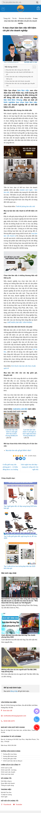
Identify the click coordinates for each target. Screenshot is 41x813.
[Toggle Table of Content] (33, 67)
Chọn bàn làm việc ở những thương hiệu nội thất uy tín (19, 78)
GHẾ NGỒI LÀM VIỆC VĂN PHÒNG (19, 322)
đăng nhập (14, 691)
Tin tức (14, 18)
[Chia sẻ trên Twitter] (20, 458)
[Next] (35, 427)
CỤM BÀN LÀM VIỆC (20, 409)
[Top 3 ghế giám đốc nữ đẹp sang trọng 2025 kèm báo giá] (20, 493)
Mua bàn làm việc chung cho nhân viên (18, 70)
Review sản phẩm (25, 18)
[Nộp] (37, 2)
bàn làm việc (23, 90)
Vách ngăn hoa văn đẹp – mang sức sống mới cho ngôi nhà (29, 467)
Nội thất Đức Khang (13, 100)
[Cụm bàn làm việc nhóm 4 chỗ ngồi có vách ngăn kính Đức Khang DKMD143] (29, 420)
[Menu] (3, 9)
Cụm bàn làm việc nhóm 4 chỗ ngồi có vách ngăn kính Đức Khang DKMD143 (29, 432)
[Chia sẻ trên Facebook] (17, 458)
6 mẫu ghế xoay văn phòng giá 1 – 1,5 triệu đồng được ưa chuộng (10, 467)
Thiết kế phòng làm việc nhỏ (25, 206)
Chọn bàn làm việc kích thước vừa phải (18, 81)
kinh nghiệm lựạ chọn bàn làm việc (20, 102)
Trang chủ (6, 18)
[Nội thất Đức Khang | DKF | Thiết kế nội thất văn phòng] (20, 8)
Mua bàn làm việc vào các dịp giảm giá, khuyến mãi (20, 84)
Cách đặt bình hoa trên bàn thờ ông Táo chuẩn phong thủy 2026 (18, 636)
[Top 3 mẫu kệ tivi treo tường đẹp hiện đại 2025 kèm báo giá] (20, 553)
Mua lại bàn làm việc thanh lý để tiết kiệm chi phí (19, 73)
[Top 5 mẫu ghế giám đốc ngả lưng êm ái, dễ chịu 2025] (20, 523)
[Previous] (5, 427)
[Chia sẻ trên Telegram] (24, 458)
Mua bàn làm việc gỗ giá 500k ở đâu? (18, 450)
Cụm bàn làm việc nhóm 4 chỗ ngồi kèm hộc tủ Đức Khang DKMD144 (12, 432)
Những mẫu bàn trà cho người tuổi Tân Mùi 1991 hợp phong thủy (19, 670)
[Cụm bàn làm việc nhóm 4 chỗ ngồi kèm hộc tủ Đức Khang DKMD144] (12, 420)
